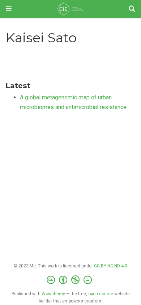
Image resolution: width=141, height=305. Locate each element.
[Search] (132, 9)
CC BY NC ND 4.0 (110, 266)
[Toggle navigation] (9, 9)
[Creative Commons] (71, 280)
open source (100, 293)
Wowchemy (53, 293)
